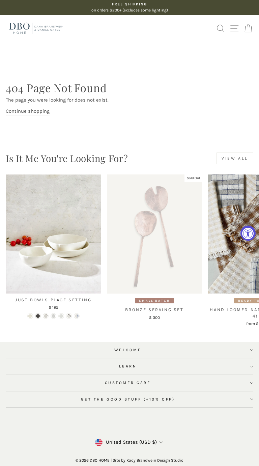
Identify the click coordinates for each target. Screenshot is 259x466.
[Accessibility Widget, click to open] (248, 233)
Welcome (128, 350)
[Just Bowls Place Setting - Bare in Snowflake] (30, 316)
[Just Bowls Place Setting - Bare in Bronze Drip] (45, 316)
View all (235, 158)
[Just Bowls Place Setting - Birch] (53, 316)
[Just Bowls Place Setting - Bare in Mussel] (37, 316)
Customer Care (128, 382)
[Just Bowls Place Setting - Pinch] (68, 316)
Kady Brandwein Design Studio (154, 460)
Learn (128, 366)
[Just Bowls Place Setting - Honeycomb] (61, 316)
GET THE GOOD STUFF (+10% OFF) (128, 399)
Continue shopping (28, 111)
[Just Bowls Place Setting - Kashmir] (76, 316)
